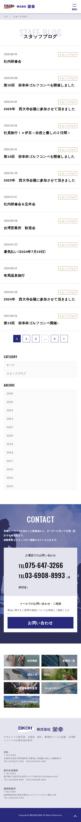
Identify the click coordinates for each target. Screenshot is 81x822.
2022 (10, 427)
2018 (10, 452)
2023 (10, 418)
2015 (10, 477)
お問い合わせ (40, 623)
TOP (75, 816)
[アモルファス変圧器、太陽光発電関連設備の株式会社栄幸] (19, 6)
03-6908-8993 (44, 579)
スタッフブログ (16, 373)
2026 (10, 393)
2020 (10, 435)
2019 (10, 444)
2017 (10, 461)
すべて (11, 365)
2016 (10, 469)
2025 (10, 402)
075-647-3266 (40, 565)
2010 (10, 486)
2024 (10, 410)
